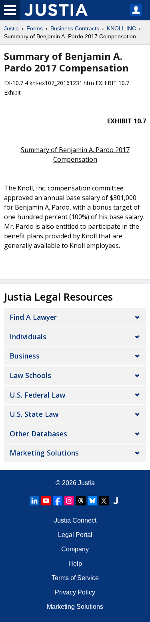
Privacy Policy (75, 592)
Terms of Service (75, 577)
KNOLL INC (121, 28)
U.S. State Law (34, 414)
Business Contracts (74, 28)
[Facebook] (57, 500)
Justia (11, 28)
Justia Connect (75, 520)
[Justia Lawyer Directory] (115, 500)
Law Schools (30, 375)
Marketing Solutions (44, 453)
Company (75, 549)
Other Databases (38, 433)
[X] (104, 500)
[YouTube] (46, 500)
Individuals (28, 336)
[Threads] (81, 500)
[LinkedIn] (34, 500)
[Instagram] (69, 500)
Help (75, 563)
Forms (34, 28)
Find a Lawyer (33, 317)
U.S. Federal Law (37, 395)
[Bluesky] (92, 500)
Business (25, 356)
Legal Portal (75, 534)
